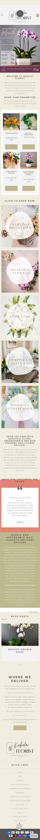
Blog (20, 813)
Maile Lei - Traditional (28, 133)
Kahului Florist (22, 837)
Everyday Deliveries (20, 784)
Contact (20, 780)
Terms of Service (20, 817)
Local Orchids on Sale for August (28, 173)
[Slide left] (16, 665)
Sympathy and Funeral (20, 789)
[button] (2, 15)
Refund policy (20, 821)
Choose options (11, 147)
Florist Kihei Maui (20, 809)
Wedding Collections (20, 796)
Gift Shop (20, 805)
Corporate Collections (20, 801)
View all (4, 619)
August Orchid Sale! (20, 650)
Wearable (20, 792)
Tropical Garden (11, 133)
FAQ (20, 772)
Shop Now (19, 728)
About (20, 776)
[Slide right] (24, 665)
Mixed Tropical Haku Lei (11, 172)
